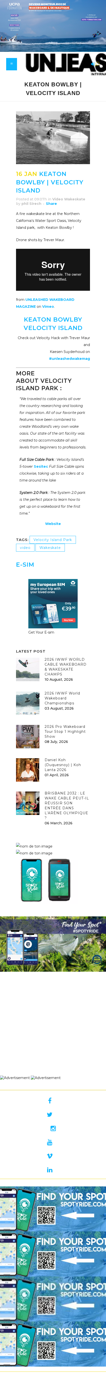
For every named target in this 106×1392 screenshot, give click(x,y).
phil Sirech (31, 203)
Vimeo (48, 306)
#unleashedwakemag (69, 358)
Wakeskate (50, 547)
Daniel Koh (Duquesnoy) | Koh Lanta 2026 (63, 765)
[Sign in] (92, 64)
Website (53, 524)
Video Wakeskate (68, 199)
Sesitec (41, 466)
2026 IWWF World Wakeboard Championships (62, 698)
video (25, 547)
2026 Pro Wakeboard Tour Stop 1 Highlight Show (65, 731)
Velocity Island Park (53, 540)
